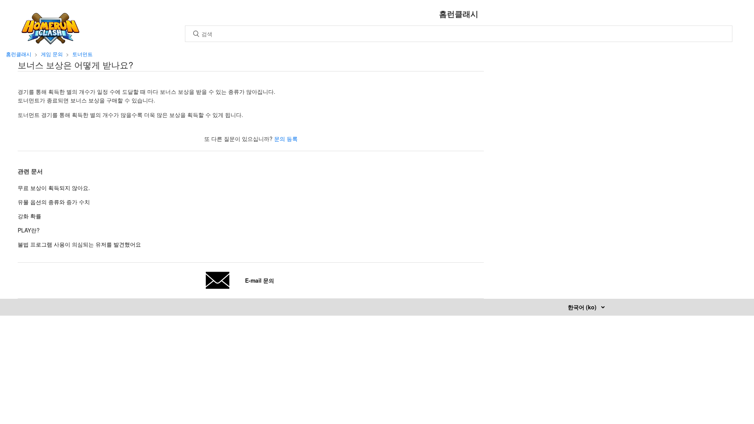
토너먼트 (82, 54)
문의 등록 (286, 139)
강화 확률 (29, 216)
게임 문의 (52, 54)
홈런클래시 (18, 54)
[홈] (50, 42)
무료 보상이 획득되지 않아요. (54, 188)
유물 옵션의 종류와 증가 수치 (54, 202)
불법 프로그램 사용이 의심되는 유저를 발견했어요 (79, 244)
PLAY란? (29, 230)
